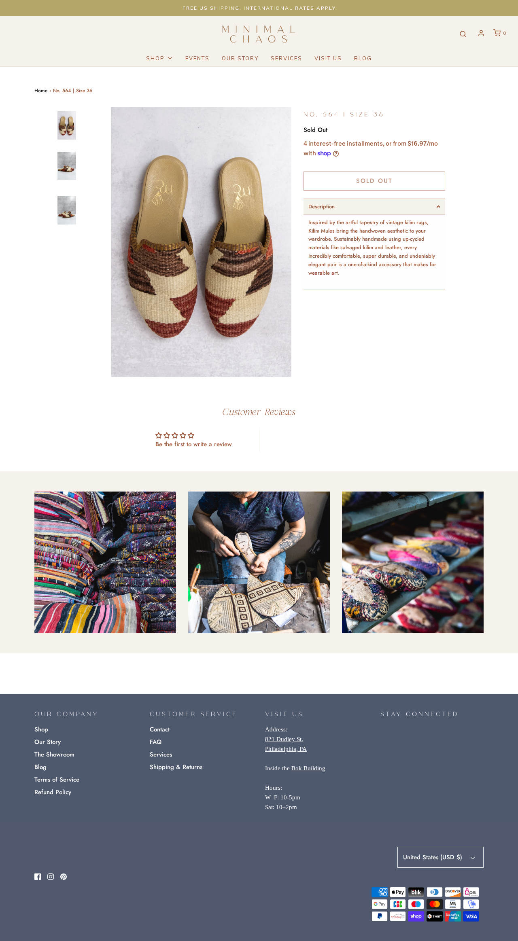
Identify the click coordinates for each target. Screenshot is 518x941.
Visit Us (328, 58)
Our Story (240, 58)
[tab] (374, 206)
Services (286, 58)
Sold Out (374, 180)
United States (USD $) (433, 857)
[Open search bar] (463, 33)
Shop (41, 729)
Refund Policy (52, 792)
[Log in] (481, 33)
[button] (66, 244)
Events (197, 58)
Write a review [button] (325, 439)
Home (40, 90)
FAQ (155, 742)
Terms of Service (56, 779)
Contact (160, 729)
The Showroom (54, 754)
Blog (363, 58)
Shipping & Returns (176, 767)
